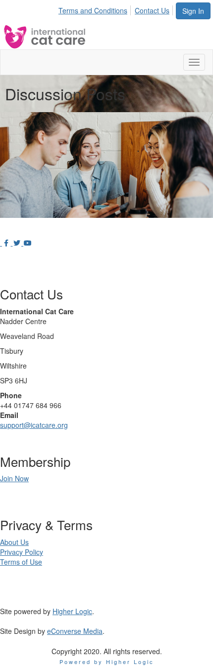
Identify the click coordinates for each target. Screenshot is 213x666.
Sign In (193, 11)
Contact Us (152, 10)
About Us (14, 542)
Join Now (14, 478)
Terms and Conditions (92, 10)
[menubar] (116, 8)
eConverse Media (75, 631)
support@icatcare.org (34, 425)
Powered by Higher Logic (106, 662)
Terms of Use (21, 562)
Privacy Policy (21, 552)
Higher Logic (72, 611)
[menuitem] (95, 8)
